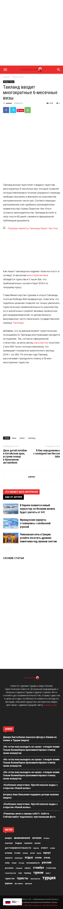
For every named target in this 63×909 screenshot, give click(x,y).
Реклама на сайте (39, 905)
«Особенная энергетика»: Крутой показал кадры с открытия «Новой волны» (30, 786)
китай (32, 853)
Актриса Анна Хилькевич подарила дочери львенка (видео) (31, 796)
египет (44, 847)
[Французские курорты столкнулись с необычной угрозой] (10, 523)
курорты (9, 858)
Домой (6, 77)
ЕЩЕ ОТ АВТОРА (13, 497)
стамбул (38, 867)
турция (49, 877)
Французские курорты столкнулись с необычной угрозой (35, 523)
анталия (36, 837)
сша (20, 873)
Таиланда (18, 322)
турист (47, 873)
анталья (46, 838)
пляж (7, 863)
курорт (47, 852)
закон (22, 438)
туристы (22, 878)
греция (37, 843)
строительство (10, 873)
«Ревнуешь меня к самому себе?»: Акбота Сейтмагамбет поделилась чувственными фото (29, 815)
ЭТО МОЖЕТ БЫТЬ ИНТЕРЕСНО (21, 491)
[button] (5, 70)
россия (46, 862)
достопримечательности (18, 847)
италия (17, 853)
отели (38, 857)
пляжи (14, 863)
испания (8, 853)
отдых (29, 857)
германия (28, 843)
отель (47, 857)
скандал (19, 868)
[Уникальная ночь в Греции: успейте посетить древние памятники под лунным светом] (10, 538)
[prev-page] (5, 549)
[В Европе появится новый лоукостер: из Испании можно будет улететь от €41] (10, 509)
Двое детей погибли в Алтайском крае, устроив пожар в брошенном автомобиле (15, 456)
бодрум (18, 843)
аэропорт (9, 843)
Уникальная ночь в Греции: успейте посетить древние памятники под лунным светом (38, 538)
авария (8, 838)
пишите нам (50, 704)
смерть (27, 868)
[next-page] (10, 549)
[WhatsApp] (28, 110)
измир (52, 848)
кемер (25, 853)
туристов (10, 878)
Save (22, 110)
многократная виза (37, 275)
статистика (51, 868)
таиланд (31, 438)
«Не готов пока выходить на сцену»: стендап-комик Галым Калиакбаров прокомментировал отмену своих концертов (31, 749)
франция (28, 883)
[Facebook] (6, 110)
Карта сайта (23, 905)
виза (14, 438)
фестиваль (19, 884)
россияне (9, 868)
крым (39, 853)
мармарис (19, 858)
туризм (38, 872)
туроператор (35, 879)
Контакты (53, 905)
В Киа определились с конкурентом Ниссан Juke (46, 453)
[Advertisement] (31, 33)
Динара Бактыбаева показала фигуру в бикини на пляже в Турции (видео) (30, 739)
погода (21, 863)
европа (36, 848)
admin (9, 103)
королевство (41, 342)
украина (9, 883)
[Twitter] (13, 110)
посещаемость (33, 863)
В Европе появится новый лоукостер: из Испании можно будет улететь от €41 (37, 509)
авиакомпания (22, 837)
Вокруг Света (18, 77)
